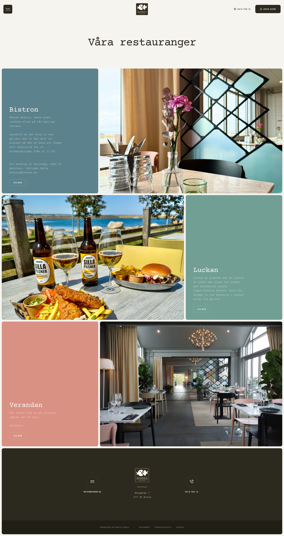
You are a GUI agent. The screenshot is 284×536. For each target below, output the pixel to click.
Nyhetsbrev (144, 527)
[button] (7, 9)
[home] (142, 9)
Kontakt (180, 527)
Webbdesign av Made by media (114, 527)
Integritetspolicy (163, 527)
